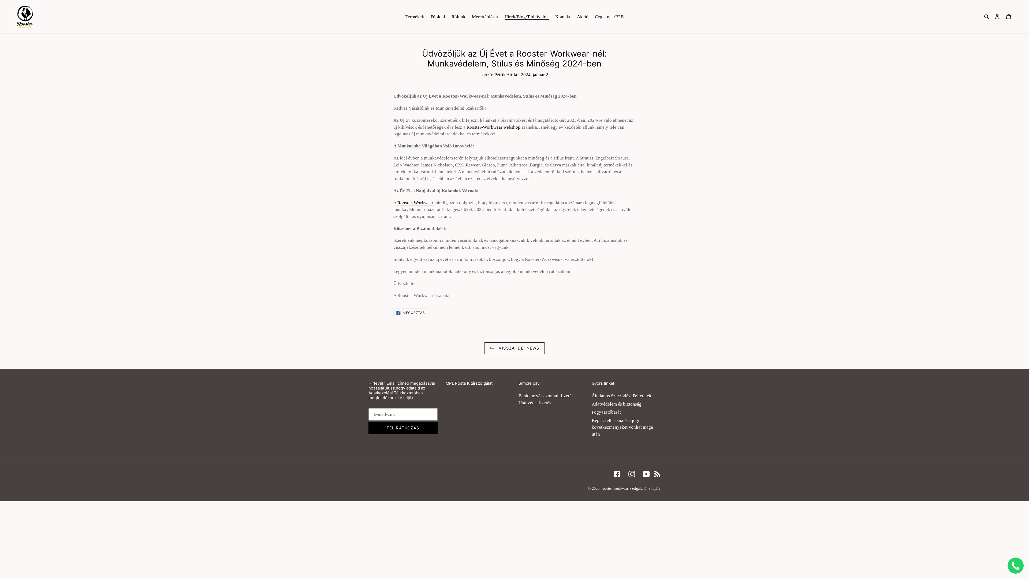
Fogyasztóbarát (606, 412)
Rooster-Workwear (415, 202)
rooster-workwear (615, 489)
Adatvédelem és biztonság (617, 404)
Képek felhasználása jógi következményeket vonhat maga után (622, 427)
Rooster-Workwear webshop (493, 127)
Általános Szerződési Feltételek (621, 395)
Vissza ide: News (518, 348)
